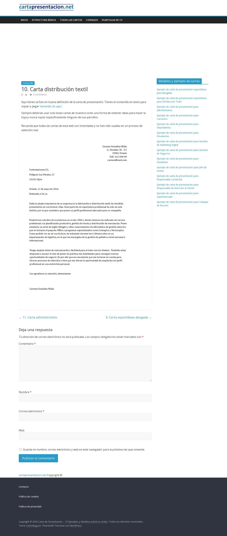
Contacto (24, 486)
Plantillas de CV (112, 19)
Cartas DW (28, 83)
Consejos (92, 19)
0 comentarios (40, 94)
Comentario (27, 344)
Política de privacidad (30, 506)
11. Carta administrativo (38, 317)
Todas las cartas (71, 19)
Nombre (25, 392)
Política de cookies (29, 496)
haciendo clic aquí (50, 106)
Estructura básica (44, 19)
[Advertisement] (113, 48)
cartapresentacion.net (32, 475)
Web (21, 430)
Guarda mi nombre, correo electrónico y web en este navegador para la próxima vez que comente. (84, 449)
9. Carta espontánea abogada (129, 317)
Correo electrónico (31, 411)
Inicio (24, 19)
